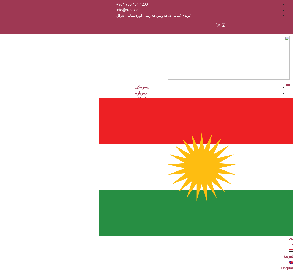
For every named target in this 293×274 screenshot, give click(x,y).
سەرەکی (142, 87)
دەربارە (141, 93)
